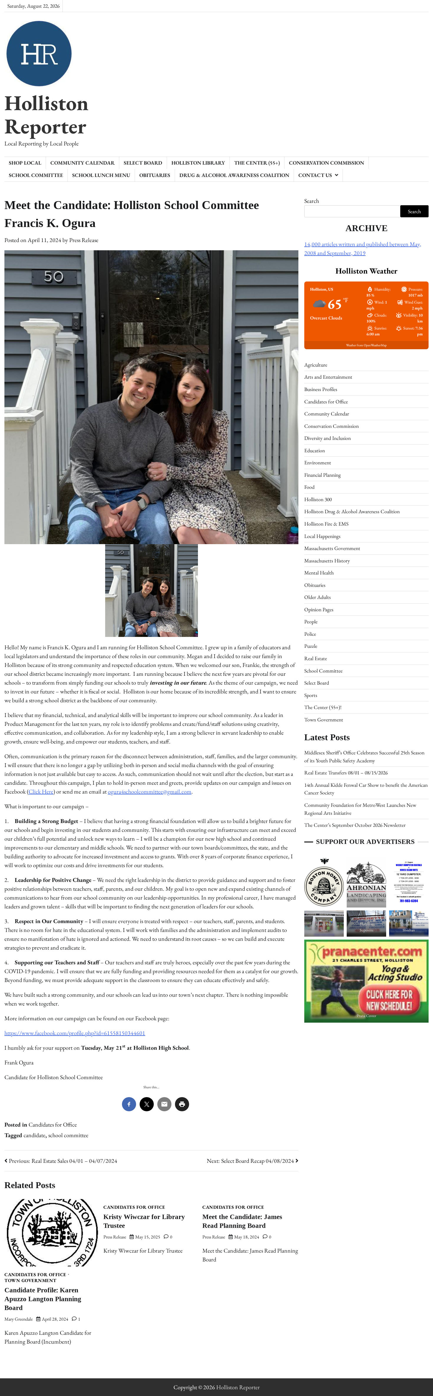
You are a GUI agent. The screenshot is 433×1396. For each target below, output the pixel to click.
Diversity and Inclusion (327, 438)
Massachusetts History (327, 560)
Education (314, 450)
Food (309, 486)
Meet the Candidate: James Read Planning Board (242, 1221)
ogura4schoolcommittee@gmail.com (149, 791)
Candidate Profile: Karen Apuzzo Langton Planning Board (42, 1299)
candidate (34, 1135)
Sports (310, 695)
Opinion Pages (318, 609)
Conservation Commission (326, 162)
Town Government (30, 1280)
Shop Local (25, 162)
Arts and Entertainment (328, 376)
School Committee (36, 175)
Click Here (41, 791)
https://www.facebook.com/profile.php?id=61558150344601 (74, 1033)
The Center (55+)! (322, 707)
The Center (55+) (257, 162)
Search (311, 201)
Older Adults (317, 597)
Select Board (143, 162)
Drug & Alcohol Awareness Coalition (234, 175)
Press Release (83, 240)
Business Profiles (320, 389)
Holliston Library (198, 162)
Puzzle (310, 645)
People (311, 621)
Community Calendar (82, 162)
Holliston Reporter (46, 114)
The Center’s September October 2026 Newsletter (355, 825)
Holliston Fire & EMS (326, 523)
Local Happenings (322, 536)
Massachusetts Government (332, 548)
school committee (68, 1135)
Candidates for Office (53, 1124)
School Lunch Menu (101, 175)
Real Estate (315, 658)
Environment (317, 462)
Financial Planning (322, 474)
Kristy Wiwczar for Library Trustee (144, 1221)
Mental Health (319, 572)
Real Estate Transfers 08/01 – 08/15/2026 (346, 772)
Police (310, 633)
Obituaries (154, 175)
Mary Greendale (18, 1319)
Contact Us (315, 175)
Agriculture (315, 364)
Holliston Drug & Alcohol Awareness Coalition (352, 511)
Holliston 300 (318, 499)
